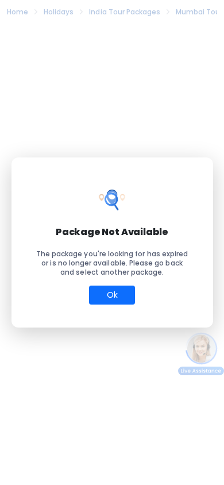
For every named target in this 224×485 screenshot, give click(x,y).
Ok (112, 295)
